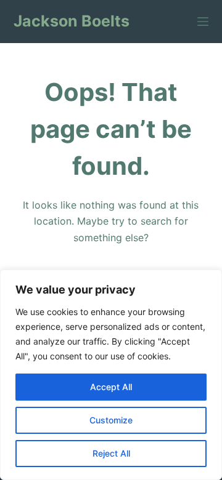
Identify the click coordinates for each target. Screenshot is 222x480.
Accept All (111, 387)
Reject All (111, 453)
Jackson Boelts (72, 21)
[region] (111, 375)
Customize (111, 420)
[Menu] (202, 21)
